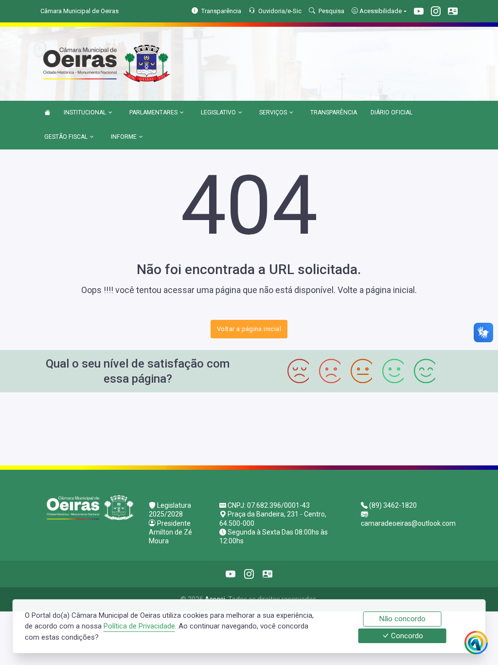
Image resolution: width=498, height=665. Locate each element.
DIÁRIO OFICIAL (391, 112)
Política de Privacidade (139, 626)
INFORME (124, 136)
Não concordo (402, 618)
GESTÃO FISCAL (66, 136)
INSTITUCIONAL (85, 112)
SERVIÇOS (273, 112)
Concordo (406, 635)
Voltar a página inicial (249, 328)
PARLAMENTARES (153, 112)
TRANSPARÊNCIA (333, 112)
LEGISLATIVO (218, 112)
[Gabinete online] (453, 12)
